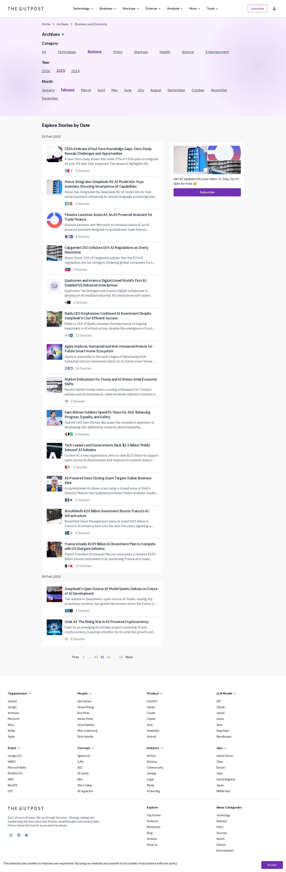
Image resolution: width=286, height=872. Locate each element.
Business (106, 8)
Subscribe (257, 8)
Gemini (151, 707)
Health (165, 52)
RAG (80, 779)
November (219, 90)
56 (121, 657)
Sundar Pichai (85, 719)
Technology (81, 8)
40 (96, 657)
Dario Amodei (85, 736)
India (220, 773)
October (198, 90)
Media (150, 785)
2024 (75, 71)
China (220, 761)
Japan (220, 785)
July (141, 90)
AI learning (153, 791)
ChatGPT (152, 701)
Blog (150, 833)
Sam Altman (84, 701)
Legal (150, 779)
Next (129, 657)
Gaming (151, 773)
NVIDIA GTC (15, 773)
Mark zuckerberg (87, 730)
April (101, 90)
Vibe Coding (84, 785)
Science (151, 8)
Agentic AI (83, 756)
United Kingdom (226, 779)
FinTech (151, 756)
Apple (11, 736)
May (114, 90)
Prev (75, 657)
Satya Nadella (85, 725)
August (155, 90)
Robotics (152, 761)
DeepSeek (153, 730)
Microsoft (13, 719)
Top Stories (154, 815)
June (128, 90)
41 (102, 657)
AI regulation (85, 791)
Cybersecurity (155, 767)
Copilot (151, 719)
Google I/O (14, 756)
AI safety (83, 773)
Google (12, 707)
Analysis (173, 8)
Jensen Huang (85, 707)
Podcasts (152, 821)
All (44, 52)
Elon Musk (83, 713)
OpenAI (12, 701)
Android (151, 736)
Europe (221, 767)
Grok (150, 725)
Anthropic (13, 713)
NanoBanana (224, 736)
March (86, 90)
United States (225, 756)
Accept (272, 865)
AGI (79, 767)
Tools (210, 8)
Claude (151, 713)
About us (152, 844)
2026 (46, 71)
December (50, 98)
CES (10, 791)
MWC (11, 779)
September (176, 90)
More (193, 8)
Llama (220, 719)
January (48, 90)
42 (109, 657)
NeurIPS (13, 785)
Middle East (224, 791)
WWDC (12, 761)
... (90, 657)
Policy (117, 52)
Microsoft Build (17, 767)
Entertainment (217, 52)
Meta (11, 725)
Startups (129, 8)
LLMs (80, 761)
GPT (219, 701)
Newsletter (154, 827)
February (68, 89)
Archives (152, 839)
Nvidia (11, 730)
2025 (60, 70)
